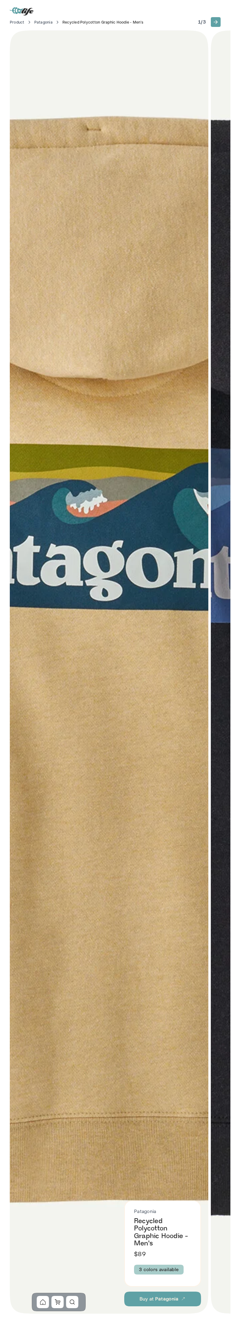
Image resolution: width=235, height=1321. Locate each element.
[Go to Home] (22, 11)
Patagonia (43, 22)
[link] (43, 1302)
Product (17, 22)
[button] (216, 22)
